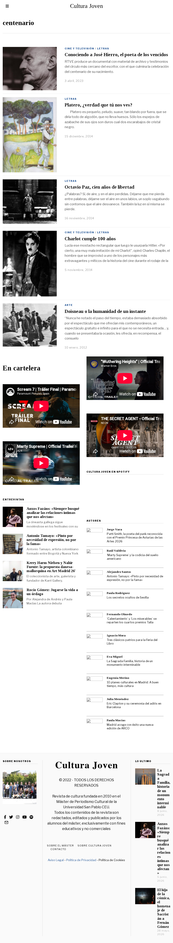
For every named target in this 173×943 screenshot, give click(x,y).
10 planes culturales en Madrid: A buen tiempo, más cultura (133, 684)
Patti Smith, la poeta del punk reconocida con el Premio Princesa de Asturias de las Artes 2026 (135, 537)
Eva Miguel (115, 656)
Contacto (58, 849)
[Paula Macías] (94, 727)
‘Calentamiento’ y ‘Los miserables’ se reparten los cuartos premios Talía (132, 620)
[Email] (6, 822)
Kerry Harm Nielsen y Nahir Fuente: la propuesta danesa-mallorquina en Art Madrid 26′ (51, 567)
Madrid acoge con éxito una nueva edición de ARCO (130, 726)
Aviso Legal (56, 860)
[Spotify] (31, 817)
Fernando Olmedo (119, 614)
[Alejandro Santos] (94, 578)
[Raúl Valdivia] (94, 557)
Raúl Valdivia (116, 550)
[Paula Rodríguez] (94, 600)
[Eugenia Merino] (94, 684)
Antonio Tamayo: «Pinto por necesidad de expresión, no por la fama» (51, 540)
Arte (69, 305)
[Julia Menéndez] (94, 706)
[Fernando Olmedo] (94, 621)
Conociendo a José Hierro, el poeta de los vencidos (116, 54)
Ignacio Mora (116, 635)
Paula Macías (116, 720)
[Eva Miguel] (94, 663)
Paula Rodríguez (118, 593)
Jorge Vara (114, 529)
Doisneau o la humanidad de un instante (105, 311)
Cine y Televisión (79, 48)
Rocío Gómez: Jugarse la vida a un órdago (52, 592)
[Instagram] (17, 817)
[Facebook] (5, 817)
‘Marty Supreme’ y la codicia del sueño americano (132, 557)
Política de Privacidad (81, 860)
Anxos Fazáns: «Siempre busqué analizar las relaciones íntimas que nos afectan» (53, 512)
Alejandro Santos (119, 571)
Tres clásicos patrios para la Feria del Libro (132, 641)
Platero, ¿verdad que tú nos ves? (98, 105)
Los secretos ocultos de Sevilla (128, 597)
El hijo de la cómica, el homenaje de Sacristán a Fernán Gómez (163, 908)
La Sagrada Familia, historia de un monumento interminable (130, 663)
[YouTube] (24, 817)
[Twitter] (11, 817)
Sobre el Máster (60, 845)
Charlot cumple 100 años (90, 238)
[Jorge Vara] (94, 536)
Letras (103, 48)
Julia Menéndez (118, 699)
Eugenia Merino (118, 678)
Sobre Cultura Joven (94, 845)
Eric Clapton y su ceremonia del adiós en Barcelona (134, 705)
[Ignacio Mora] (94, 642)
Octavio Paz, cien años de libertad (99, 187)
